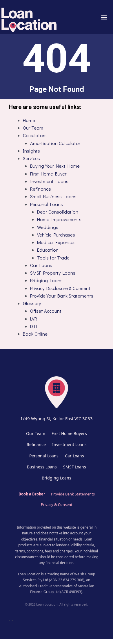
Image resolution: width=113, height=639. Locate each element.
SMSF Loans (74, 467)
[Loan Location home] (56, 391)
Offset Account (45, 311)
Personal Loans (46, 204)
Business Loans (42, 467)
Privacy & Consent (56, 504)
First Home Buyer (48, 174)
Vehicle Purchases (56, 235)
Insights (31, 151)
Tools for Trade (53, 258)
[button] (104, 17)
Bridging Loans (46, 280)
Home (29, 120)
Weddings (47, 227)
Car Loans (41, 265)
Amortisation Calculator (55, 143)
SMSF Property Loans (52, 273)
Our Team (33, 128)
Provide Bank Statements (73, 494)
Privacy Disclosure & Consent (60, 288)
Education (48, 250)
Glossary (32, 303)
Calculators (35, 135)
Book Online (35, 334)
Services (31, 158)
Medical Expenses (56, 242)
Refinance (40, 189)
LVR (33, 319)
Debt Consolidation (57, 212)
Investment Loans (49, 181)
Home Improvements (59, 219)
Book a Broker (32, 494)
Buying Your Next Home (55, 166)
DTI (33, 326)
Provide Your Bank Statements (61, 296)
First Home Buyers (69, 433)
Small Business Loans (53, 196)
